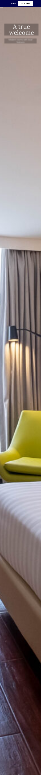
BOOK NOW (25, 3)
